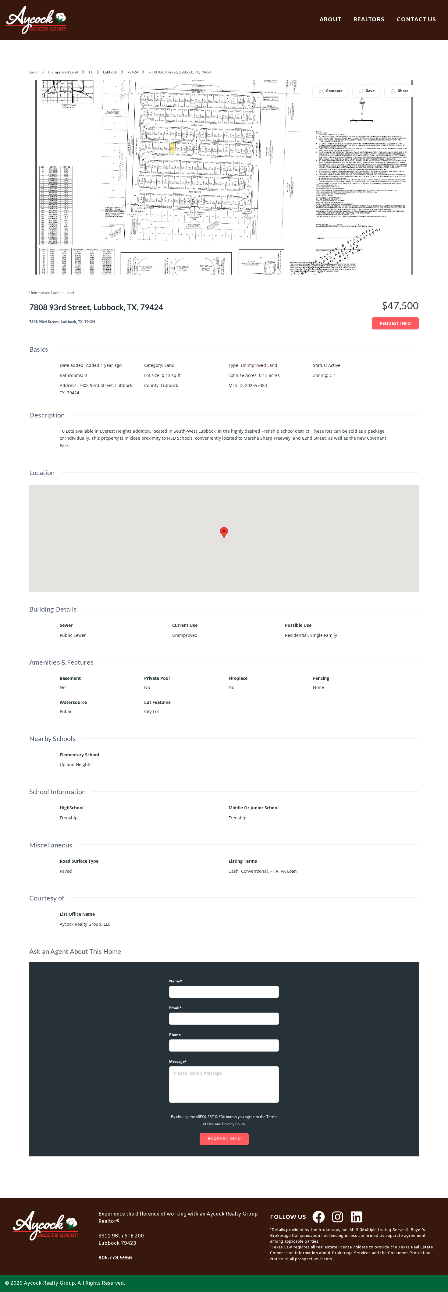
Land (33, 72)
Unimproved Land (63, 72)
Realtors (368, 20)
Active (334, 365)
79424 (132, 72)
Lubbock (110, 72)
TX (90, 72)
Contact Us (416, 20)
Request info (395, 323)
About (330, 20)
